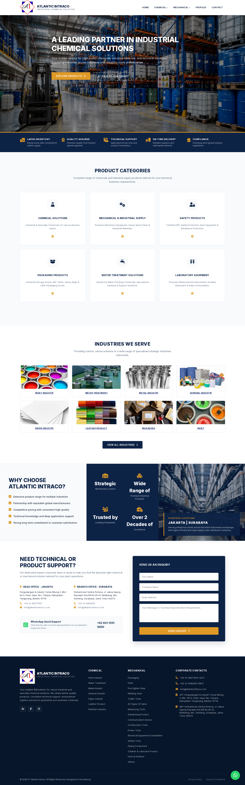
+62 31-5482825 (86, 603)
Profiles (201, 7)
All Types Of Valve (137, 704)
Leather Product (96, 704)
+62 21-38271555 (32, 603)
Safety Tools (134, 740)
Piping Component (137, 746)
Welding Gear (135, 693)
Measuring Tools (136, 709)
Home (145, 7)
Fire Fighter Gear (136, 688)
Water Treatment (97, 683)
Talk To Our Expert (115, 76)
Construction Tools (138, 725)
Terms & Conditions (215, 779)
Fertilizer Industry (97, 709)
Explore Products (69, 76)
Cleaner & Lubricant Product (143, 751)
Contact (217, 7)
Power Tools (134, 730)
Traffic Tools (134, 698)
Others (131, 761)
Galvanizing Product (138, 714)
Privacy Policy (195, 779)
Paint (130, 683)
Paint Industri (95, 677)
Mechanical (181, 7)
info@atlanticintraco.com (36, 607)
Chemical (160, 7)
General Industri (96, 693)
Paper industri (95, 698)
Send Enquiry (177, 631)
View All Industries (121, 444)
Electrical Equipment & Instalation (145, 735)
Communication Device (140, 719)
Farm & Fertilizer (136, 756)
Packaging (133, 677)
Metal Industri (95, 688)
